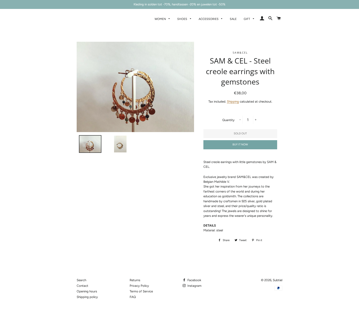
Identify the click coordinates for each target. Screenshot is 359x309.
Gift (247, 19)
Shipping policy (87, 297)
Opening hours (87, 291)
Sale (233, 19)
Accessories (209, 19)
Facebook (194, 280)
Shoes (182, 19)
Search (81, 280)
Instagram (194, 286)
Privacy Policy (139, 286)
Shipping (233, 101)
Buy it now (240, 144)
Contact (82, 286)
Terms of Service (141, 291)
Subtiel (277, 280)
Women (161, 19)
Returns (135, 280)
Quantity (228, 120)
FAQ (133, 297)
